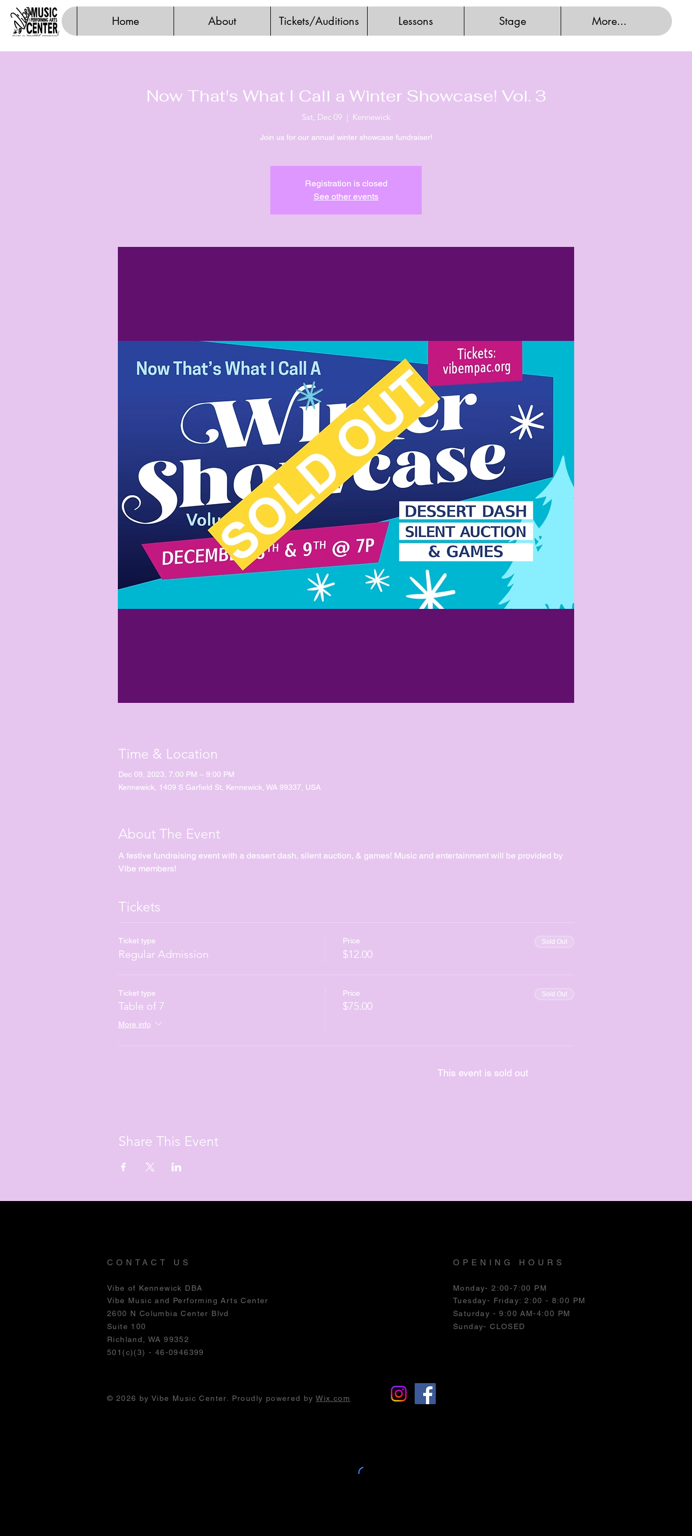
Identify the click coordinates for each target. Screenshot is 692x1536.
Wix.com (333, 1398)
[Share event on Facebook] (123, 1167)
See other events (346, 196)
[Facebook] (425, 1393)
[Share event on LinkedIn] (176, 1167)
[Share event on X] (150, 1167)
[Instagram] (398, 1393)
